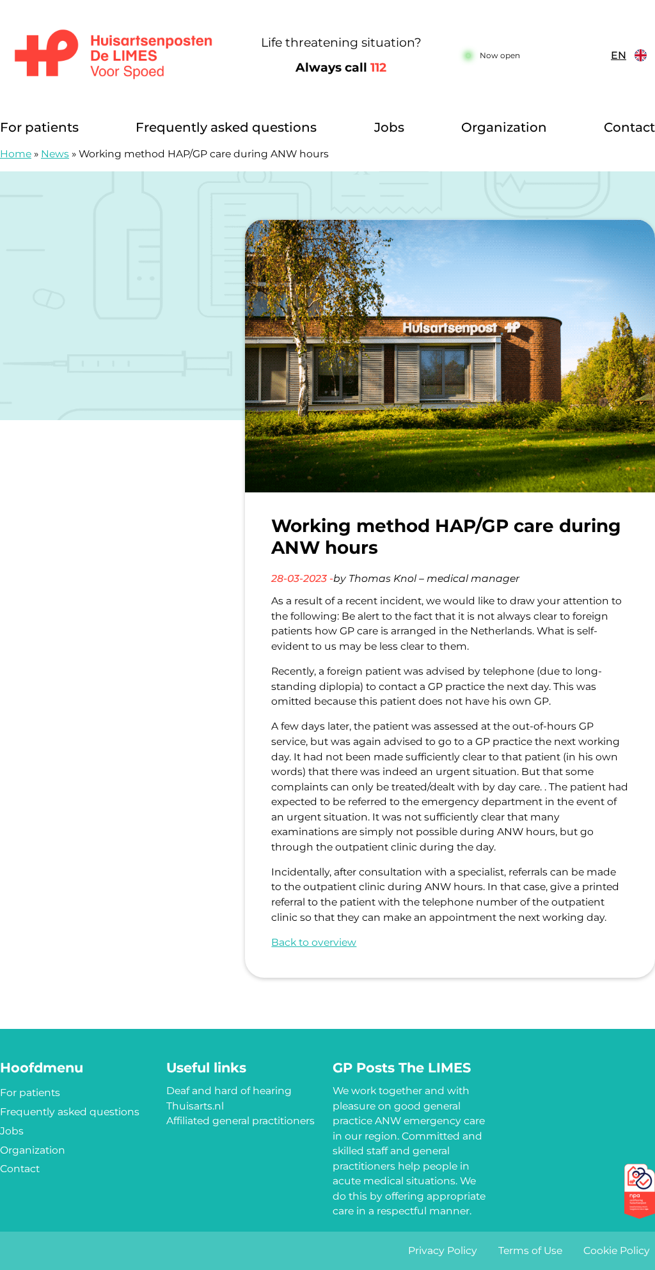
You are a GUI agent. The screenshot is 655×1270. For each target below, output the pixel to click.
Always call (341, 67)
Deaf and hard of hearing (229, 1091)
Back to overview (313, 942)
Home (15, 154)
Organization (504, 127)
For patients (39, 127)
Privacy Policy (442, 1250)
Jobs (389, 127)
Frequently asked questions (226, 127)
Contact (629, 127)
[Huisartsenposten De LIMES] (113, 55)
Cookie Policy (616, 1250)
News (55, 154)
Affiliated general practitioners (240, 1121)
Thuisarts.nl (195, 1106)
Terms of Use (530, 1250)
